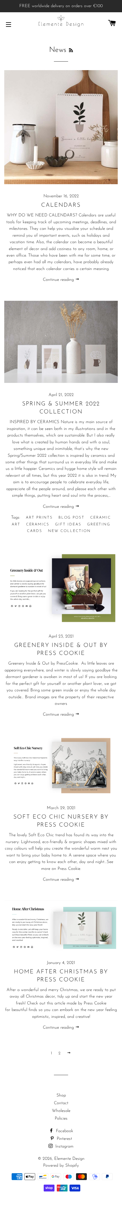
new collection (69, 531)
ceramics (38, 524)
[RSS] (71, 50)
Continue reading (59, 280)
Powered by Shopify (61, 1166)
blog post (71, 517)
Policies (61, 1118)
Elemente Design (69, 1159)
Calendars (61, 205)
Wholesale (61, 1111)
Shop (61, 1095)
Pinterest (63, 1139)
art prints (39, 517)
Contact (61, 1103)
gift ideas (68, 524)
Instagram (63, 1146)
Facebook (63, 1131)
